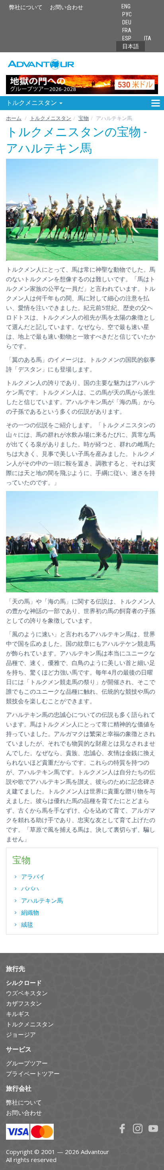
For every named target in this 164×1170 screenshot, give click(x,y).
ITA (147, 38)
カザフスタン (24, 1003)
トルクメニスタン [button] (32, 103)
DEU (126, 22)
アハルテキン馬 (42, 900)
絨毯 (27, 924)
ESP (126, 38)
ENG (126, 6)
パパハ (30, 888)
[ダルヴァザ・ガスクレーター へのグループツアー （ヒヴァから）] (82, 74)
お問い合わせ (66, 7)
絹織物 (30, 912)
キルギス (18, 1014)
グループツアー (27, 1063)
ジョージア (21, 1034)
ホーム (13, 118)
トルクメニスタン (50, 118)
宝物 (83, 118)
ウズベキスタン (27, 993)
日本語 (130, 46)
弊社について (26, 7)
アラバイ (33, 876)
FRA (126, 30)
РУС (127, 14)
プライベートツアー (33, 1073)
